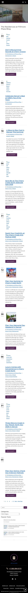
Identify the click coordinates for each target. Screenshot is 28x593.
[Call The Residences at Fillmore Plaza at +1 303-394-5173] (25, 2)
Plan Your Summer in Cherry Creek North (14, 282)
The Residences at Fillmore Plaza (14, 54)
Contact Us (12, 588)
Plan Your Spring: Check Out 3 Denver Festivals (15, 472)
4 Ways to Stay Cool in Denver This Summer (15, 131)
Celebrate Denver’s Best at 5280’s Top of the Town (15, 98)
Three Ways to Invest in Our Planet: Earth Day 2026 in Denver (14, 425)
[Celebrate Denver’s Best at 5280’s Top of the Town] (8, 86)
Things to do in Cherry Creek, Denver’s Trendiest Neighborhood (16, 526)
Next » (16, 501)
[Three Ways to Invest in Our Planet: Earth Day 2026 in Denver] (8, 411)
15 (13, 501)
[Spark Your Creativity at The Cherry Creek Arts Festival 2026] (8, 221)
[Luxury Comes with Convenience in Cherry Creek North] (8, 359)
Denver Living (8, 188)
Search (3, 507)
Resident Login (5, 585)
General (8, 136)
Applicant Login (12, 585)
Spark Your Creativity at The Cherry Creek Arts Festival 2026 (15, 235)
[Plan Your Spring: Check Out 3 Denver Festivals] (8, 462)
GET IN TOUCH (14, 563)
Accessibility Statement (19, 588)
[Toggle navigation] (2, 2)
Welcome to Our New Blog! (9, 519)
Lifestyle (14, 55)
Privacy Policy (6, 588)
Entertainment (8, 55)
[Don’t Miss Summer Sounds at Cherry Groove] (8, 40)
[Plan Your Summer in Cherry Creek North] (8, 272)
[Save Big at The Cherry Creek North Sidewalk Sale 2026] (8, 169)
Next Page (20, 501)
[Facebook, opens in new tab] (12, 579)
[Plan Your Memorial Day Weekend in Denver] (8, 316)
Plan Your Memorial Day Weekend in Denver (15, 326)
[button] (23, 2)
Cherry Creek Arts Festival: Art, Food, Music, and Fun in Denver (16, 532)
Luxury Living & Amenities (11, 376)
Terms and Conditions (20, 585)
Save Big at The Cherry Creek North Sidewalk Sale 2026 (14, 183)
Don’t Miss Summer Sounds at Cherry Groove (15, 51)
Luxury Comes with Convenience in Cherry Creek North (14, 369)
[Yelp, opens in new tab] (15, 579)
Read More (10, 74)
